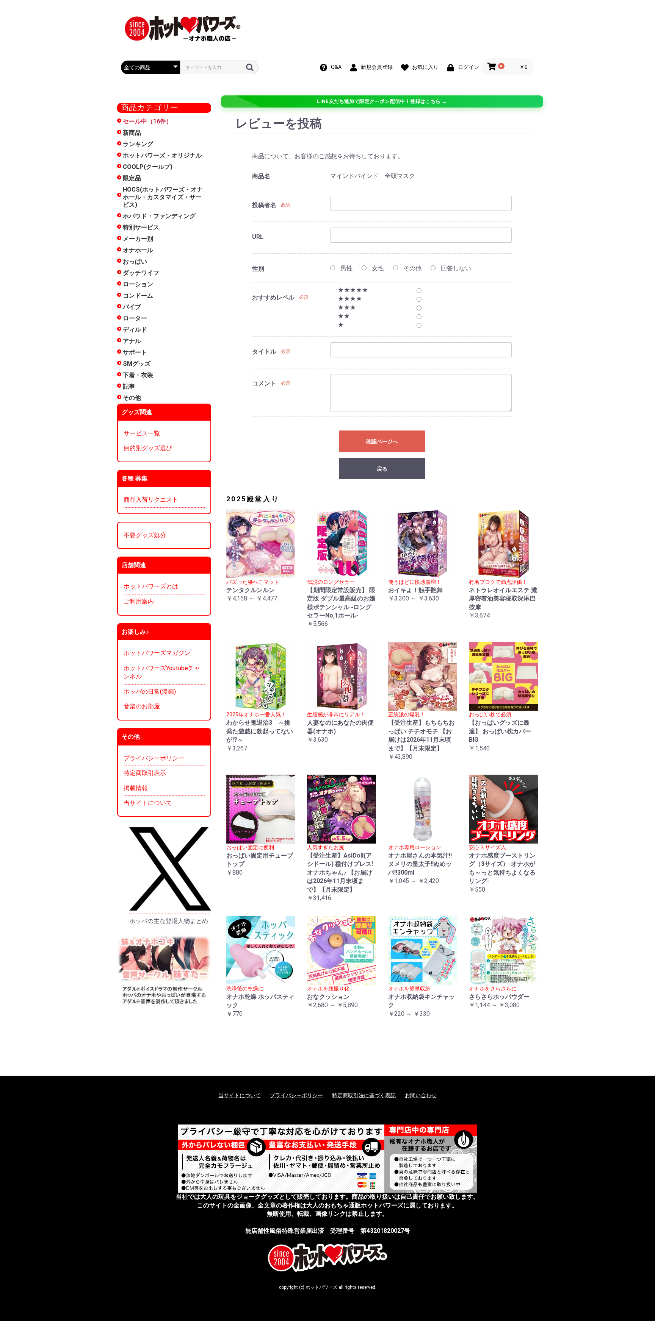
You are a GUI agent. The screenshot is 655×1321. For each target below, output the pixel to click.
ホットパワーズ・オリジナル (162, 155)
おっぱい (135, 261)
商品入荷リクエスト (151, 499)
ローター (135, 318)
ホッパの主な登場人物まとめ (168, 921)
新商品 (132, 132)
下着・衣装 (138, 375)
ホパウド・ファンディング (159, 216)
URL (257, 236)
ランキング (138, 144)
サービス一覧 (142, 433)
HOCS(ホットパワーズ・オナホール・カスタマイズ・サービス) (163, 197)
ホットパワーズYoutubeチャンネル (162, 672)
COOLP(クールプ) (147, 166)
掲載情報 (136, 788)
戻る (382, 469)
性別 (258, 268)
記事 (129, 386)
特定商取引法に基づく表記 (364, 1095)
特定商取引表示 (145, 773)
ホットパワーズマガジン (157, 653)
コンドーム (138, 295)
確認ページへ (382, 441)
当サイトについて (148, 802)
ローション (138, 284)
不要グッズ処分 (145, 535)
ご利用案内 (139, 601)
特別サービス (141, 227)
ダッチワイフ (141, 272)
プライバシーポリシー (154, 758)
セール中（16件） (147, 121)
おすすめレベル (273, 297)
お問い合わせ (421, 1095)
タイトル (264, 351)
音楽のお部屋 (142, 706)
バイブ (132, 306)
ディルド (135, 329)
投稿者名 (264, 205)
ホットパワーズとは (151, 586)
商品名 (261, 176)
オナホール (138, 250)
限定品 (132, 178)
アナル (132, 341)
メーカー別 (138, 238)
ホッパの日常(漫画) (150, 691)
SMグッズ (136, 363)
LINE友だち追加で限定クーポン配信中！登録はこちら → (382, 101)
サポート (135, 352)
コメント (264, 383)
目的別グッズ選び (148, 448)
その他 (132, 397)
